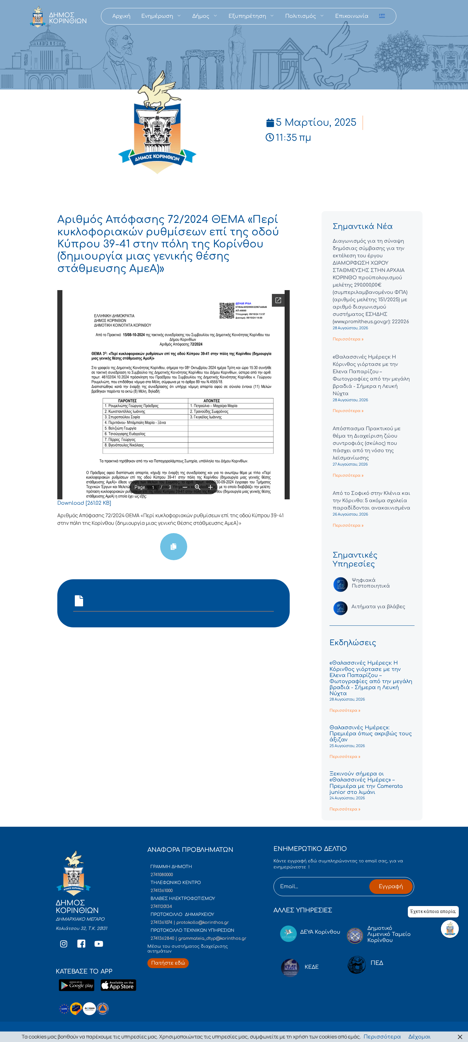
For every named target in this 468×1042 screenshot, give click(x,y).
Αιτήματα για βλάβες (378, 607)
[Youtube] (99, 944)
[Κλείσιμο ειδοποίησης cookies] (460, 1036)
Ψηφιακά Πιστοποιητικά (371, 583)
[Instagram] (64, 944)
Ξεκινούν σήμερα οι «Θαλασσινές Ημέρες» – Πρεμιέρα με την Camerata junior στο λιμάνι (366, 783)
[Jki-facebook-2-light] (81, 944)
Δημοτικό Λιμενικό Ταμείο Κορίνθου (389, 934)
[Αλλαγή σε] (382, 16)
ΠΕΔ (377, 963)
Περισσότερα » (348, 339)
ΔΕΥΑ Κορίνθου (320, 932)
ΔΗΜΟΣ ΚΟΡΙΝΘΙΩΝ (68, 18)
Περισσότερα (382, 1037)
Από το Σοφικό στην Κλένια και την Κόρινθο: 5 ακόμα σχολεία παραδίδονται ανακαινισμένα (371, 501)
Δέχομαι (419, 1037)
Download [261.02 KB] (84, 503)
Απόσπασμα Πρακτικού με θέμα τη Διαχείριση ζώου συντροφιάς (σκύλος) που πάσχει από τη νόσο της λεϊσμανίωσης (367, 443)
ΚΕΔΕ (312, 967)
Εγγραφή (391, 886)
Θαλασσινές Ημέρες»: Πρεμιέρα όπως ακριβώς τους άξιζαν (371, 734)
